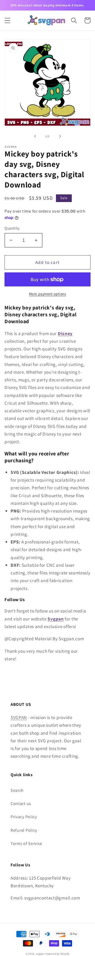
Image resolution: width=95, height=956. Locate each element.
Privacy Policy (24, 817)
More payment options (47, 293)
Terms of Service (26, 843)
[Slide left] (35, 136)
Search (17, 790)
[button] (7, 20)
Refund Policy (24, 830)
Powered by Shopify (57, 953)
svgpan (40, 953)
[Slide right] (60, 136)
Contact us (21, 803)
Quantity (12, 228)
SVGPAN (19, 717)
